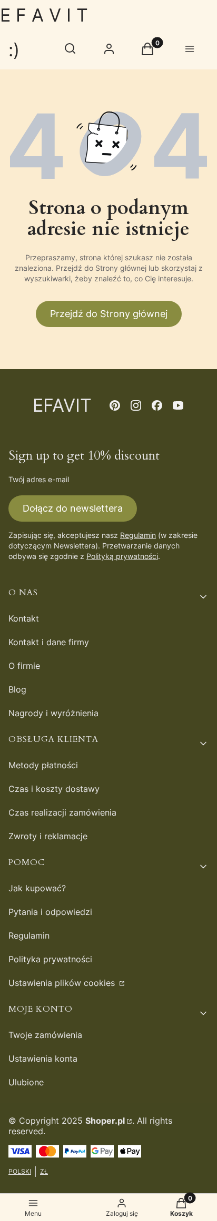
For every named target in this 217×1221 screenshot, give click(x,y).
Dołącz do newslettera (73, 508)
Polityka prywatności (50, 959)
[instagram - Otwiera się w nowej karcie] (136, 405)
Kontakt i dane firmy (48, 642)
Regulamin (138, 535)
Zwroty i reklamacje (47, 836)
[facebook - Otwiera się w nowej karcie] (157, 405)
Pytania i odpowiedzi (50, 912)
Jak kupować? (37, 888)
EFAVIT (62, 405)
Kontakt (23, 618)
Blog (17, 689)
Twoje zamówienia (45, 1035)
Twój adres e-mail (38, 479)
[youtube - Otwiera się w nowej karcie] (178, 405)
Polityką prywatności (122, 556)
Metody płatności (43, 765)
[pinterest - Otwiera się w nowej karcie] (114, 405)
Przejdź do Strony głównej (108, 313)
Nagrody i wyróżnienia (53, 713)
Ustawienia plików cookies (62, 983)
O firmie (24, 665)
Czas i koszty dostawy (54, 789)
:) (13, 49)
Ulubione (26, 1082)
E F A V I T (44, 15)
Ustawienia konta (42, 1058)
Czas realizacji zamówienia (62, 812)
